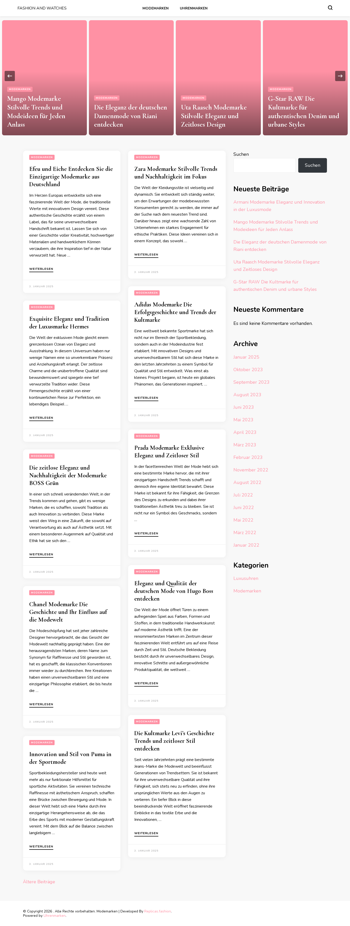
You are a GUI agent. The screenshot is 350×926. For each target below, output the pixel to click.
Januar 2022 (246, 545)
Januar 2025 (246, 357)
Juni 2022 (243, 507)
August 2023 (247, 395)
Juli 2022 (243, 495)
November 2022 (250, 470)
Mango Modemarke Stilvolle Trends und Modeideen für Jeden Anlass (36, 111)
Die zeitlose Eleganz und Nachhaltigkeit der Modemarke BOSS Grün (68, 475)
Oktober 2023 (248, 370)
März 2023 (244, 445)
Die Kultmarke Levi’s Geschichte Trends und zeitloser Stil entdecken (174, 741)
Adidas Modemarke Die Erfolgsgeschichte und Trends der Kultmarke (175, 312)
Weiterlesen (41, 269)
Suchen (241, 154)
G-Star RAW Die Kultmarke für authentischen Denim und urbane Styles (303, 111)
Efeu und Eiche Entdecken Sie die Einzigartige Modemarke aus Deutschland (71, 176)
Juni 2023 (243, 407)
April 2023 (244, 432)
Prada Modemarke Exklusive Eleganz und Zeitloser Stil (169, 451)
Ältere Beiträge (39, 882)
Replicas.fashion (157, 911)
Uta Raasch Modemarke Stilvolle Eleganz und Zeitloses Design (214, 116)
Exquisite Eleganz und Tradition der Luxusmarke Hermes (69, 322)
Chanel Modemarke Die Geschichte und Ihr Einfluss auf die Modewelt (68, 612)
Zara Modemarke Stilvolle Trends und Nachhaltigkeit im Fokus (175, 172)
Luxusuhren (245, 578)
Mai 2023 (243, 420)
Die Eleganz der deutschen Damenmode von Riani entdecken (130, 116)
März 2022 (244, 533)
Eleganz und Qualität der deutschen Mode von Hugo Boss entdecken (173, 591)
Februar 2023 (248, 457)
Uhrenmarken (194, 8)
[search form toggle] (330, 7)
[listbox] (175, 75)
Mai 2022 (243, 520)
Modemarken (155, 8)
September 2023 (251, 382)
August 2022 (247, 482)
